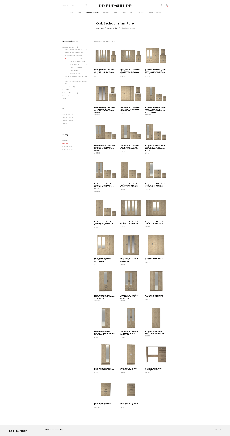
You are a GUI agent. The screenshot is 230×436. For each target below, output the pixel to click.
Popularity (65, 140)
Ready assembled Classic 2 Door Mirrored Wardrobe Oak (104, 369)
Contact (141, 12)
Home (71, 12)
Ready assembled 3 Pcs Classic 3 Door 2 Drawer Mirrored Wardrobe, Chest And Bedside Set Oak (104, 148)
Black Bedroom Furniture (72, 56)
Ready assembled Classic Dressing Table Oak (153, 369)
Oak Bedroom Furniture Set (75, 61)
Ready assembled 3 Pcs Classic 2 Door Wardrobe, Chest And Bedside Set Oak (104, 223)
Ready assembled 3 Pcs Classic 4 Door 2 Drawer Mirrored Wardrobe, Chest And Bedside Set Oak (155, 72)
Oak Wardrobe (71, 64)
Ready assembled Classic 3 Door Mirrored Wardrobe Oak (154, 296)
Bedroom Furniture (92, 12)
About (124, 12)
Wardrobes (68, 87)
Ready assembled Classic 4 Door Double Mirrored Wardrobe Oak (129, 260)
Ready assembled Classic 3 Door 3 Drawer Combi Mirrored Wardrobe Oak (104, 296)
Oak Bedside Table (73, 70)
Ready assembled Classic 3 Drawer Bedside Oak (129, 404)
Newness (65, 143)
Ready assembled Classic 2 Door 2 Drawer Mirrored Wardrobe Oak (129, 333)
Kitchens (106, 12)
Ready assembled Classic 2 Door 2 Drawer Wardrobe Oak (154, 332)
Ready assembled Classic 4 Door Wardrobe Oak (154, 259)
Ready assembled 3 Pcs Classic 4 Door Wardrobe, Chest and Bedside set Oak (130, 109)
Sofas (115, 12)
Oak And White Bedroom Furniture (75, 76)
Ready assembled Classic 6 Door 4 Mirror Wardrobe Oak (129, 222)
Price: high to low (67, 149)
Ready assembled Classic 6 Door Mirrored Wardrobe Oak (154, 222)
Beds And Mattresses (68, 93)
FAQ (131, 12)
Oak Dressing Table (73, 73)
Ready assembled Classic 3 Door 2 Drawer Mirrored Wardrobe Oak (129, 296)
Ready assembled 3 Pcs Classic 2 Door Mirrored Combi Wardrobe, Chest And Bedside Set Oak (155, 148)
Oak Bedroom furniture (72, 59)
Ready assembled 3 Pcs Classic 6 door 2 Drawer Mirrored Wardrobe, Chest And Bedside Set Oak (130, 72)
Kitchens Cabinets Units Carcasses (73, 96)
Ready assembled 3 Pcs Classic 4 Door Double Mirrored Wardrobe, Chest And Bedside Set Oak (104, 110)
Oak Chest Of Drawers (74, 67)
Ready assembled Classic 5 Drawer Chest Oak (103, 404)
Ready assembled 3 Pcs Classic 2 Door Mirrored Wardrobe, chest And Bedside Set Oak (155, 185)
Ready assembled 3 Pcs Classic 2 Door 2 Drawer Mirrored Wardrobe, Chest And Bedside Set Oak (104, 186)
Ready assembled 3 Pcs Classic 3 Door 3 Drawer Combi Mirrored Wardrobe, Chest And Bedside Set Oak (155, 110)
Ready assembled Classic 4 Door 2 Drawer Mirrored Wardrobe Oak (103, 260)
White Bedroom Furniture (72, 50)
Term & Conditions (154, 12)
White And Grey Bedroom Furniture (76, 82)
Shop (79, 12)
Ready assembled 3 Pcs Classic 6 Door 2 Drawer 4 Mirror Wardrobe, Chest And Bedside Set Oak (104, 72)
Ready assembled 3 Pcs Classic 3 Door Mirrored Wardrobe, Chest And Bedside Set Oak (130, 147)
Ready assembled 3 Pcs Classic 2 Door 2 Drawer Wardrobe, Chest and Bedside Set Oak (130, 185)
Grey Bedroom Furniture (72, 53)
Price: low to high (67, 146)
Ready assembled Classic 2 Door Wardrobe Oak (129, 369)
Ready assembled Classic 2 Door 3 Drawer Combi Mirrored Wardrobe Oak (104, 333)
